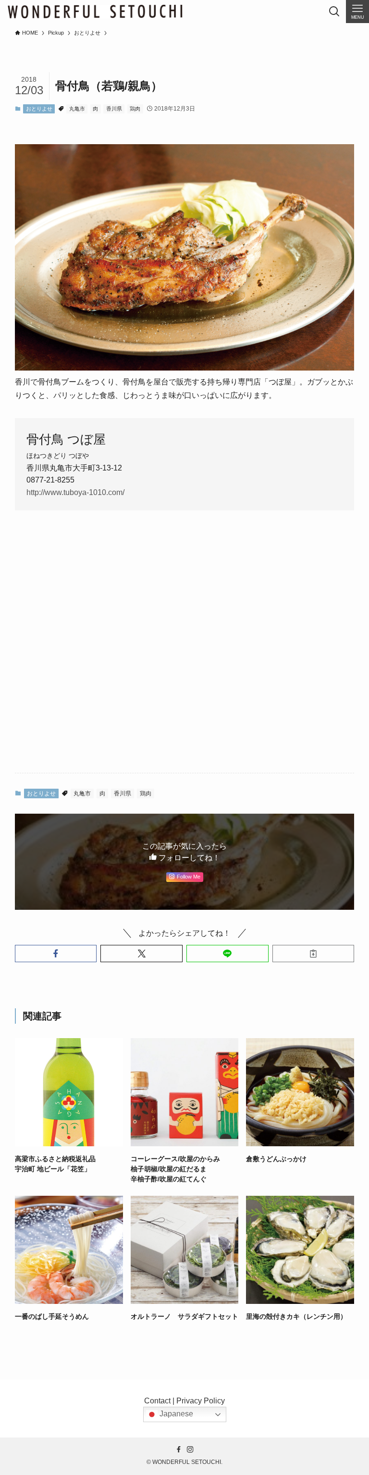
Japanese (175, 1414)
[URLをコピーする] (313, 953)
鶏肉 (135, 109)
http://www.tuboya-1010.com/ (75, 492)
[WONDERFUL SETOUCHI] (94, 11)
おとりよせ (39, 109)
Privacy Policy (200, 1401)
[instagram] (190, 1449)
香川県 (114, 109)
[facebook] (178, 1449)
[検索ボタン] (334, 11)
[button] (56, 953)
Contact (157, 1401)
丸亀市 (77, 109)
